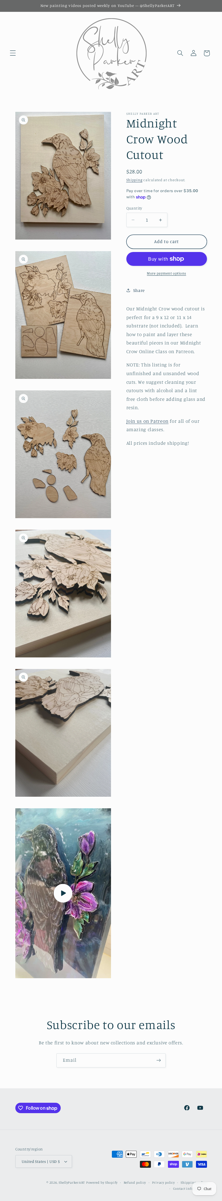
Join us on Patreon (147, 421)
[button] (12, 53)
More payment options (166, 273)
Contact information (190, 1189)
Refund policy (135, 1182)
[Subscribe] (158, 1060)
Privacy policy (163, 1182)
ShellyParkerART (72, 1182)
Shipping (134, 180)
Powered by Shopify (102, 1182)
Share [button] (139, 290)
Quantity (134, 208)
